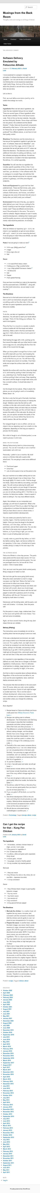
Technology (12, 815)
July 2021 (6, 1011)
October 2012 (7, 1135)
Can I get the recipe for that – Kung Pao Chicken (14, 827)
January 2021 (7, 1018)
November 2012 (8, 1133)
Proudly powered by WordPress (20, 1189)
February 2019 (8, 1049)
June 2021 (6, 1014)
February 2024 (8, 995)
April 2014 (6, 1102)
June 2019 (6, 1039)
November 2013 (8, 1111)
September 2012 (8, 1137)
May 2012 (6, 1144)
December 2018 (8, 1053)
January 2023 (7, 1000)
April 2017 (6, 1067)
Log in (5, 1180)
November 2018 (8, 1056)
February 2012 (8, 1151)
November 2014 (8, 1093)
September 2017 (8, 1063)
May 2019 (6, 1042)
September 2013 (8, 1116)
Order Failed (7, 44)
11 (27, 284)
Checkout (13, 39)
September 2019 (8, 1035)
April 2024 (6, 993)
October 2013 (7, 1114)
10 (32, 268)
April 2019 (6, 1044)
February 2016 (8, 1081)
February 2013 (8, 1128)
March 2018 (7, 1060)
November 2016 (8, 1074)
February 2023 (8, 997)
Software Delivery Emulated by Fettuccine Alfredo (13, 61)
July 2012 (6, 1140)
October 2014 (7, 1095)
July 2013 (6, 1119)
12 (8, 289)
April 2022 (6, 1004)
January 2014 (7, 1107)
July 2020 (6, 1025)
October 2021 (7, 1007)
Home (5, 39)
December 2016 (8, 1072)
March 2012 (7, 1149)
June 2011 (6, 1167)
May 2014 (6, 1100)
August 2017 (7, 1065)
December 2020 (8, 1021)
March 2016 (7, 1079)
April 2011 (6, 1172)
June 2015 (6, 1088)
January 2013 (7, 1130)
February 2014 (8, 1105)
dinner (29, 815)
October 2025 (7, 990)
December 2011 (8, 1156)
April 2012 (6, 1146)
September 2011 (8, 1163)
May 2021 (6, 1016)
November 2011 (8, 1158)
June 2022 (6, 1002)
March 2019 (7, 1046)
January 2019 (7, 1051)
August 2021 (7, 1009)
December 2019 (8, 1030)
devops (24, 815)
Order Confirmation (25, 39)
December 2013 (8, 1109)
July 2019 (6, 1037)
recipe (34, 815)
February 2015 (8, 1091)
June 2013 (6, 1121)
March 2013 (7, 1125)
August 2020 (7, 1023)
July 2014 (6, 1098)
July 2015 (6, 1086)
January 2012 (7, 1154)
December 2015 (8, 1084)
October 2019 (7, 1032)
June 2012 (6, 1142)
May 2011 (6, 1170)
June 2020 (6, 1028)
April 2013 (6, 1123)
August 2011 (7, 1165)
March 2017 (7, 1070)
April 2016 (6, 1077)
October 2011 (7, 1160)
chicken (21, 981)
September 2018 (8, 1058)
